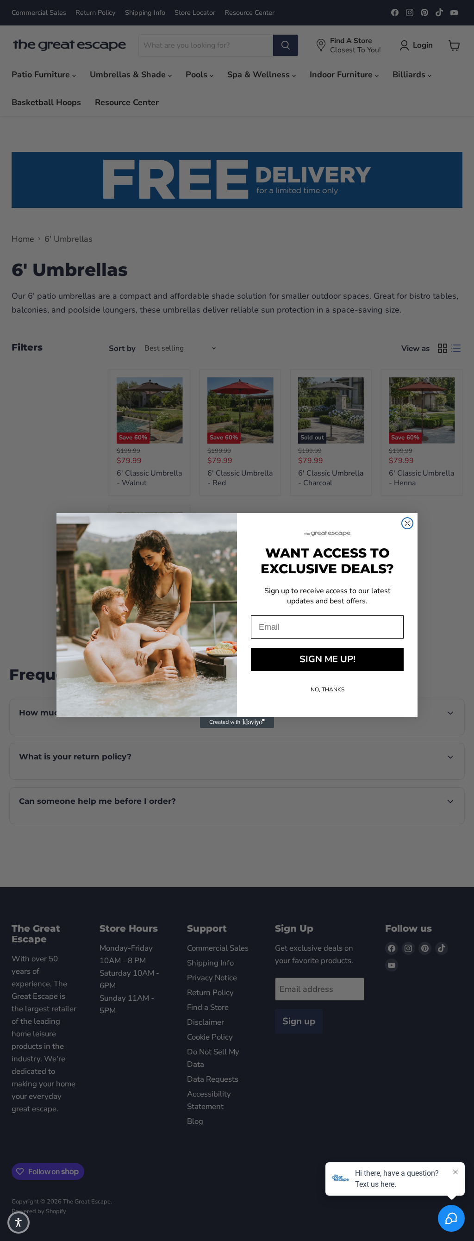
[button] (18, 1222)
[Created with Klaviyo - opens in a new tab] (237, 722)
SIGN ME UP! (327, 659)
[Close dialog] (407, 523)
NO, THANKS (327, 689)
